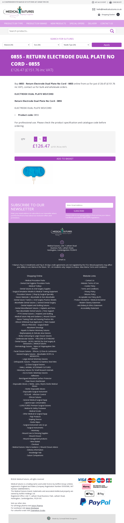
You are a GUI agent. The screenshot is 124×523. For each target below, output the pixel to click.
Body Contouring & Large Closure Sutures (35, 336)
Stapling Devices (35, 419)
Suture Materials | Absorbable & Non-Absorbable (35, 297)
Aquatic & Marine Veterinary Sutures (35, 330)
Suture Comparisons (35, 455)
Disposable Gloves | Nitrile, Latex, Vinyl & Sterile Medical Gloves (35, 385)
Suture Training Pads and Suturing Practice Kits (35, 319)
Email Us (62, 259)
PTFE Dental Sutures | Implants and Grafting (35, 314)
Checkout (117, 2)
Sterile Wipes (35, 422)
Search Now (112, 30)
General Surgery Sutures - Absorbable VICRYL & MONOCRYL (35, 355)
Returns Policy (90, 294)
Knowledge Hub (35, 452)
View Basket (35, 441)
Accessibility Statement (90, 308)
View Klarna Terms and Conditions (93, 267)
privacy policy (85, 215)
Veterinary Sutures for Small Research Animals (35, 370)
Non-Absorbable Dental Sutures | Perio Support (35, 311)
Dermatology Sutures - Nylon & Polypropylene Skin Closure (35, 347)
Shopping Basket (110, 14)
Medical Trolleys (35, 286)
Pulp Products (35, 416)
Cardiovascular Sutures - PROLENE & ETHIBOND (35, 338)
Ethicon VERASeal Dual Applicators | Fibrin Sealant (35, 322)
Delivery (92, 23)
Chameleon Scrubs (38, 510)
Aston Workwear (32, 508)
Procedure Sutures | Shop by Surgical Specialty (35, 294)
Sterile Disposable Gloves (35, 389)
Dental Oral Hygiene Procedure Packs (35, 283)
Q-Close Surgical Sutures (35, 364)
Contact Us (107, 23)
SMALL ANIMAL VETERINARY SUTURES (35, 367)
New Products (58, 23)
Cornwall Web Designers (68, 518)
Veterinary (35, 430)
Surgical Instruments (35, 427)
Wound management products (35, 439)
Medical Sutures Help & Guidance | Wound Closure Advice (35, 447)
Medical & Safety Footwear (35, 408)
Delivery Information (35, 450)
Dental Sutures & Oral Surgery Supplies (35, 289)
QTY (23, 139)
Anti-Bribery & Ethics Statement (90, 305)
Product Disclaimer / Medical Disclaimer (90, 300)
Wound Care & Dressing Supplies (35, 433)
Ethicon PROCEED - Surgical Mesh (35, 325)
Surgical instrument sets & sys (35, 425)
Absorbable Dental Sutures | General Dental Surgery (35, 302)
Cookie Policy (90, 286)
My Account (100, 2)
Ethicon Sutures (35, 397)
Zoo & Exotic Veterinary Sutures (35, 373)
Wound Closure (35, 436)
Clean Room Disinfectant (35, 381)
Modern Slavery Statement (89, 302)
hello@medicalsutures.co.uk (109, 9)
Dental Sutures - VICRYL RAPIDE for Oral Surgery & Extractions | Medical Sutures (35, 342)
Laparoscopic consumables (35, 403)
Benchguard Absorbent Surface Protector (35, 378)
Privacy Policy (90, 291)
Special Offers (77, 23)
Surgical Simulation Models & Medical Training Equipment (35, 291)
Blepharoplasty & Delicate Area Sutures (35, 333)
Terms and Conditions (90, 289)
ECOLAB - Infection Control (35, 394)
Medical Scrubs (35, 411)
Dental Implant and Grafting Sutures (35, 305)
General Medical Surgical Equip (35, 400)
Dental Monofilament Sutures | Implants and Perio (35, 308)
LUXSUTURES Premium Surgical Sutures (35, 405)
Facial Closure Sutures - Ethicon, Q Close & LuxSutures (35, 351)
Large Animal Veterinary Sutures (35, 359)
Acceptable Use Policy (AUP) (90, 297)
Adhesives (35, 375)
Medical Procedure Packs (35, 280)
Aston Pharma (37, 505)
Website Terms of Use (90, 283)
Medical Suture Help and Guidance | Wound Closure (35, 316)
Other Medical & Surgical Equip (35, 414)
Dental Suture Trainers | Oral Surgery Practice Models (35, 300)
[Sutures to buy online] (19, 12)
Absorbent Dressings (35, 327)
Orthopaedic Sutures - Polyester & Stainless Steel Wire (35, 362)
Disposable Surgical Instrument (35, 391)
